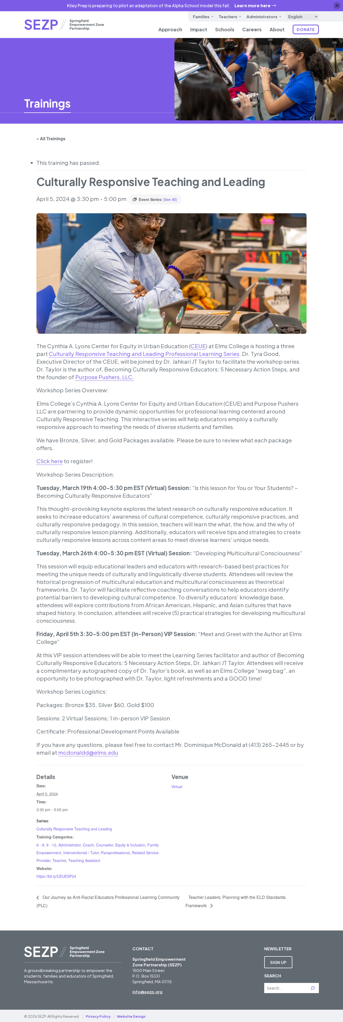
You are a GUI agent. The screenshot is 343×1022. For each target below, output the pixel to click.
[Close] (337, 5)
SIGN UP (278, 962)
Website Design (131, 1016)
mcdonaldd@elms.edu (88, 752)
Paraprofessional (115, 852)
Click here (49, 461)
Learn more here (252, 5)
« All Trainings (50, 138)
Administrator (69, 845)
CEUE (198, 346)
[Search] (313, 988)
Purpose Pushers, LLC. (104, 377)
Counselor (104, 845)
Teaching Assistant (84, 860)
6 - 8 (40, 845)
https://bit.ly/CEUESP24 (56, 876)
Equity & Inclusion (130, 845)
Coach (88, 845)
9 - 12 (51, 845)
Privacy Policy (98, 1016)
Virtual (177, 786)
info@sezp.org (147, 991)
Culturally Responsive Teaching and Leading (74, 828)
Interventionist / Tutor (81, 852)
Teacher (59, 860)
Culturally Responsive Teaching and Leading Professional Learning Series (144, 353)
